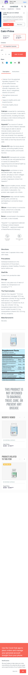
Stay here (19, 24)
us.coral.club (11, 21)
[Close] (2, 2)
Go (8, 24)
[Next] (24, 459)
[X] (3, 63)
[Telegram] (7, 63)
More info (15, 671)
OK (23, 671)
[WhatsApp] (11, 63)
